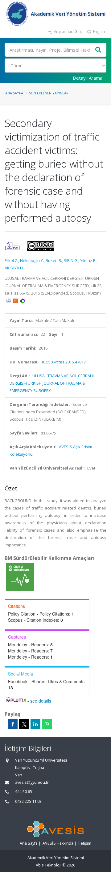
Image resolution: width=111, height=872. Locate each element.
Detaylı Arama (87, 78)
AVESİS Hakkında (58, 843)
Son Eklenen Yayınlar (48, 93)
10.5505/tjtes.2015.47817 (63, 362)
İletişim (84, 843)
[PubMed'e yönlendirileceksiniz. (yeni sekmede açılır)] (9, 300)
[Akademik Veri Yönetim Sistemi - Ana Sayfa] (18, 14)
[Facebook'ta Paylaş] (13, 724)
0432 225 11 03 (28, 801)
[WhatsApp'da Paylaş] (47, 724)
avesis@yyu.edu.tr (32, 782)
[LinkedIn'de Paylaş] (35, 724)
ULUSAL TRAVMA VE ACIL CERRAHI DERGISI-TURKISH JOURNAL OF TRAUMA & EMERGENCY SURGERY (52, 383)
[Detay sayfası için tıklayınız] (20, 577)
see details (40, 701)
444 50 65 (23, 791)
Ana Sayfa (14, 93)
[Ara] (98, 50)
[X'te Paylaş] (24, 724)
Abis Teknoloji (48, 865)
